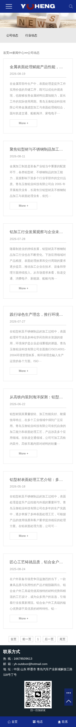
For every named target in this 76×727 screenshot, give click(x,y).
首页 (6, 52)
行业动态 (31, 35)
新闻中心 (18, 52)
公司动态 (12, 35)
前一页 (26, 639)
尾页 (62, 639)
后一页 (49, 639)
